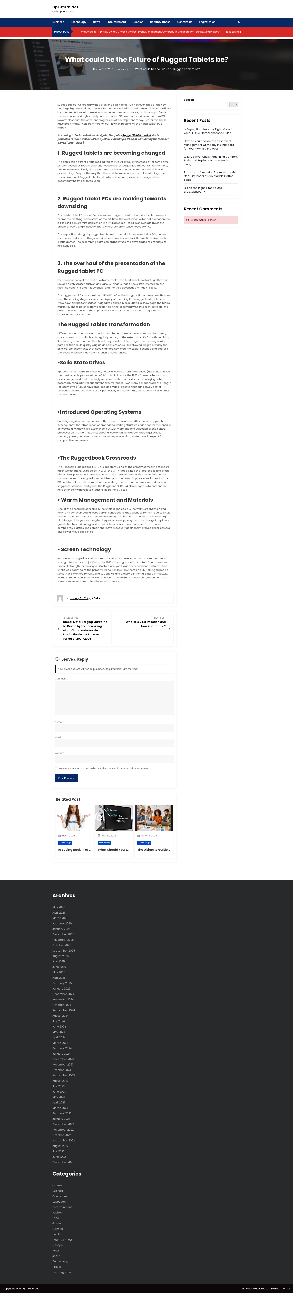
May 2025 (58, 972)
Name (59, 722)
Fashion (138, 22)
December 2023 (63, 1059)
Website (59, 753)
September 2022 (63, 1140)
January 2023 (61, 1119)
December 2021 (62, 1162)
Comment (62, 678)
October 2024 (61, 1005)
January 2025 (61, 989)
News (96, 22)
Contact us (184, 22)
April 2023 (58, 1102)
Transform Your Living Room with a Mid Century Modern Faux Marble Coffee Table (210, 176)
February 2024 (62, 1048)
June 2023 (59, 1092)
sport (56, 1256)
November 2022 (63, 1130)
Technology (78, 22)
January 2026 (61, 929)
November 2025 (63, 940)
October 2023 (61, 1070)
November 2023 (63, 1065)
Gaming (57, 1229)
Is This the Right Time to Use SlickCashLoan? (203, 190)
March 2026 (60, 918)
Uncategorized (62, 1272)
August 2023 (60, 1081)
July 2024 (58, 1021)
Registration (207, 22)
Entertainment (116, 22)
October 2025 (61, 945)
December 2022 (63, 1124)
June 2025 (59, 967)
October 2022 (61, 1135)
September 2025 (63, 951)
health (56, 1234)
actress (57, 1185)
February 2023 (62, 1113)
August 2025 (60, 956)
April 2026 (59, 913)
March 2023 (60, 1108)
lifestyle (57, 1245)
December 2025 (63, 934)
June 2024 (59, 1027)
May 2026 (58, 907)
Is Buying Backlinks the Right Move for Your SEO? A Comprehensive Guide (209, 131)
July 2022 (58, 1151)
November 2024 (63, 999)
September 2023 (63, 1075)
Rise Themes (282, 1288)
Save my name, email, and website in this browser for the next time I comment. (104, 768)
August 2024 (60, 1016)
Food (55, 1218)
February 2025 (62, 983)
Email (59, 737)
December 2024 (63, 994)
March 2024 (60, 1043)
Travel (56, 1267)
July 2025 (58, 961)
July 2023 (58, 1086)
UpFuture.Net (65, 7)
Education (59, 1202)
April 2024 (59, 1037)
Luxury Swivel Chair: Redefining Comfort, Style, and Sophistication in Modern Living (211, 160)
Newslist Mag (250, 1288)
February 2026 (62, 923)
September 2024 (63, 1010)
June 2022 (59, 1157)
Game (56, 1223)
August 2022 (60, 1146)
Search (189, 100)
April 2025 (59, 978)
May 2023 (58, 1097)
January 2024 (61, 1054)
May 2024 (58, 1032)
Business (58, 22)
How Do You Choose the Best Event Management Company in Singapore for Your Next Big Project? (144, 31)
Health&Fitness (160, 22)
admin (96, 598)
